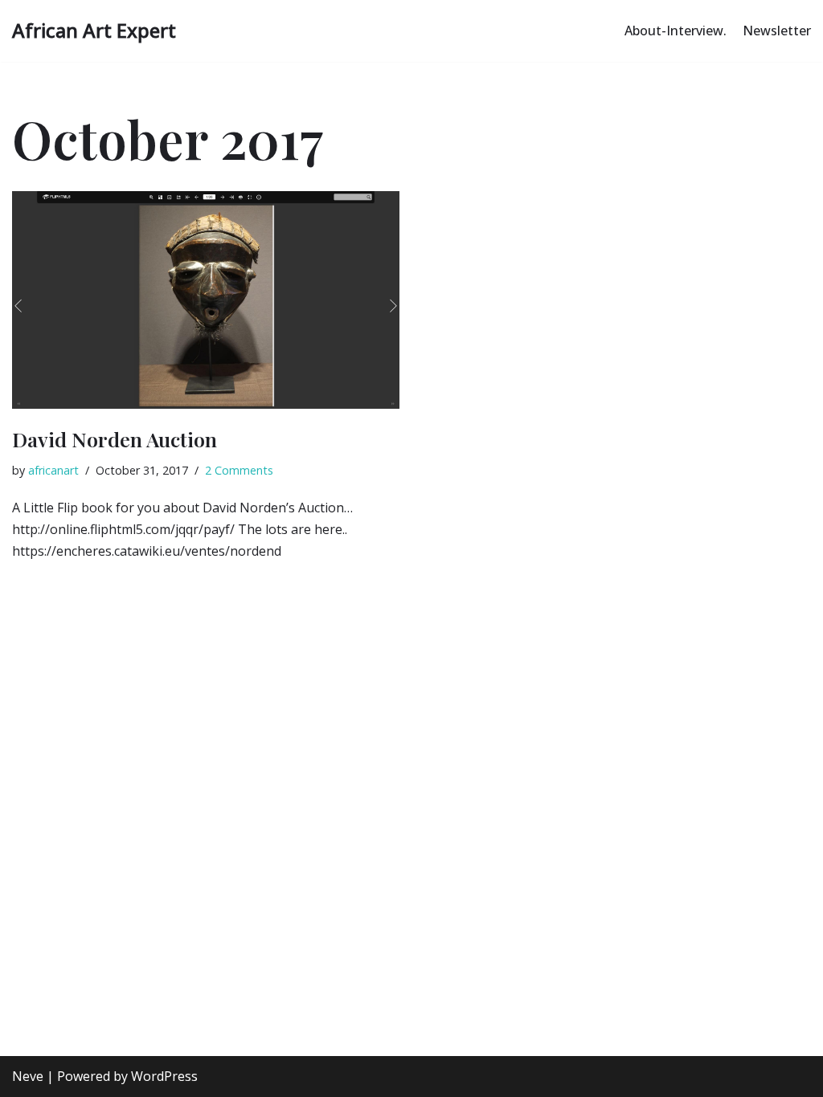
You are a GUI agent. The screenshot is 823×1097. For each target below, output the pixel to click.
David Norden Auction (114, 439)
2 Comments (239, 470)
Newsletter (777, 30)
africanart (53, 470)
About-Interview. (675, 30)
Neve (27, 1076)
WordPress (164, 1076)
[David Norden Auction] (205, 300)
